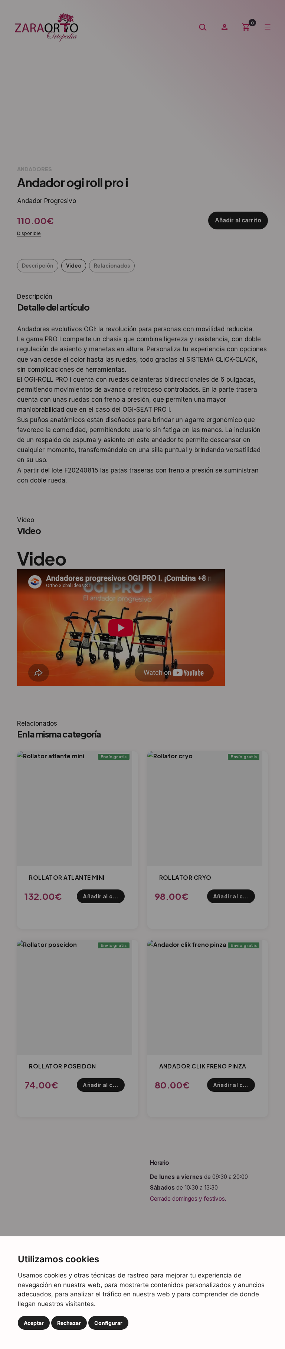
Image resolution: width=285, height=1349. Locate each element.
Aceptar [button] (34, 1323)
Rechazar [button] (69, 1323)
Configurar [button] (108, 1323)
